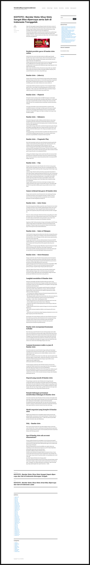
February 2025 (17, 516)
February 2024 (17, 529)
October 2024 (17, 521)
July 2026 (16, 498)
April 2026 (16, 501)
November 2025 (17, 506)
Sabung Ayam (73, 8)
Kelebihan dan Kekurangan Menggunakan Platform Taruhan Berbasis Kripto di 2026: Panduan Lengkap (68, 27)
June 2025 (16, 512)
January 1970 (17, 535)
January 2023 (17, 533)
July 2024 (16, 524)
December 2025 (17, 505)
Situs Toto (62, 56)
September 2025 (17, 509)
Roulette (56, 8)
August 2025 (17, 510)
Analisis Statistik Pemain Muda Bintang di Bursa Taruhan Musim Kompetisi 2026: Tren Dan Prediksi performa (68, 41)
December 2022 (17, 534)
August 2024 (17, 523)
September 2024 (17, 522)
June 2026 (16, 499)
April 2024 (16, 527)
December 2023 (17, 532)
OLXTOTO (22, 558)
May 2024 (16, 526)
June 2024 (16, 525)
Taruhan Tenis (17, 551)
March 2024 (17, 528)
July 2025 (16, 511)
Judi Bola (67, 8)
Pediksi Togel (49, 8)
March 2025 (17, 515)
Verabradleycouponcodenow (25, 8)
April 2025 (16, 514)
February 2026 (17, 503)
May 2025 (16, 513)
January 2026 (17, 504)
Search (62, 17)
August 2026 (17, 497)
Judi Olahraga (17, 543)
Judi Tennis (16, 546)
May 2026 (16, 500)
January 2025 (17, 517)
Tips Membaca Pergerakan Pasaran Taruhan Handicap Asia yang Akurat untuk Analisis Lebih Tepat (68, 37)
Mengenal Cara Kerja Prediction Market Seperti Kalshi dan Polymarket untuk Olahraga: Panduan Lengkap (67, 31)
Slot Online (61, 8)
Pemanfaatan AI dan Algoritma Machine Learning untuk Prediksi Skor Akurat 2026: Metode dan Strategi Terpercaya (68, 34)
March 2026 (17, 502)
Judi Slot (44, 8)
